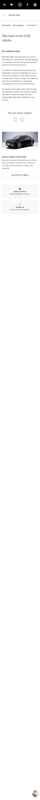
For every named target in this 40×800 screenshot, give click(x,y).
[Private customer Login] (35, 4)
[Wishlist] (11, 4)
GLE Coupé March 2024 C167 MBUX (19, 25)
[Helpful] (15, 120)
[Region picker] (27, 4)
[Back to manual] (5, 15)
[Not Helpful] (22, 120)
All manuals (6, 25)
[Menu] (4, 5)
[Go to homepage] (20, 4)
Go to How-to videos (20, 175)
